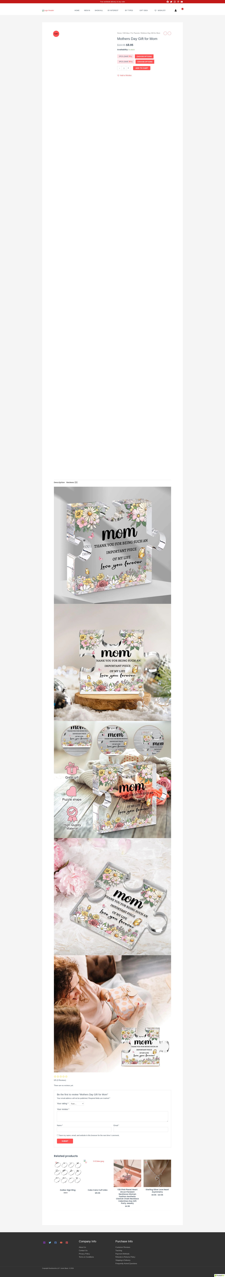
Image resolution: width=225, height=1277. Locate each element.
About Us (82, 1247)
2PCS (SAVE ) (125, 56)
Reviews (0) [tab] (72, 482)
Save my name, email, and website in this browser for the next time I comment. (89, 1135)
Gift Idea (144, 10)
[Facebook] (168, 2)
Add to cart (141, 68)
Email (116, 1125)
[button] (171, 10)
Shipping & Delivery (122, 1260)
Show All (99, 10)
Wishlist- (161, 10)
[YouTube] (182, 2)
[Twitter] (171, 2)
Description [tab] (59, 482)
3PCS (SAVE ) (126, 61)
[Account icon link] (176, 10)
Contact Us (83, 1250)
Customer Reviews (122, 1247)
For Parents (135, 33)
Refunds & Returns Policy (125, 1257)
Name (60, 1125)
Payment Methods (122, 1254)
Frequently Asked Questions (126, 1263)
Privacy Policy (84, 1254)
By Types (129, 10)
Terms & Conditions (86, 1257)
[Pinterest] (178, 2)
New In (87, 10)
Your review (63, 1109)
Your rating (62, 1103)
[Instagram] (175, 2)
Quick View (67, 1185)
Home (77, 10)
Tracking (118, 1250)
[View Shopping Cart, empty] (181, 10)
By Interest (113, 10)
